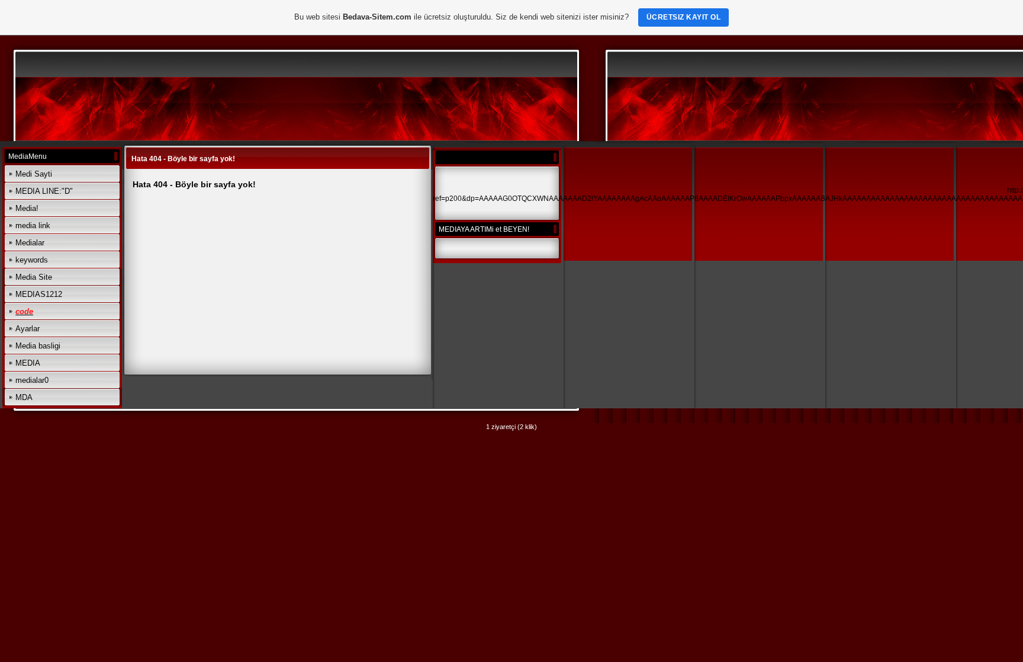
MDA (24, 397)
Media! (26, 208)
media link (32, 225)
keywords (31, 259)
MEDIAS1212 (38, 294)
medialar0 (32, 380)
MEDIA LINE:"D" (44, 191)
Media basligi (37, 345)
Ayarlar (27, 328)
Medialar (29, 242)
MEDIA (27, 363)
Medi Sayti (33, 174)
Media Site (33, 277)
